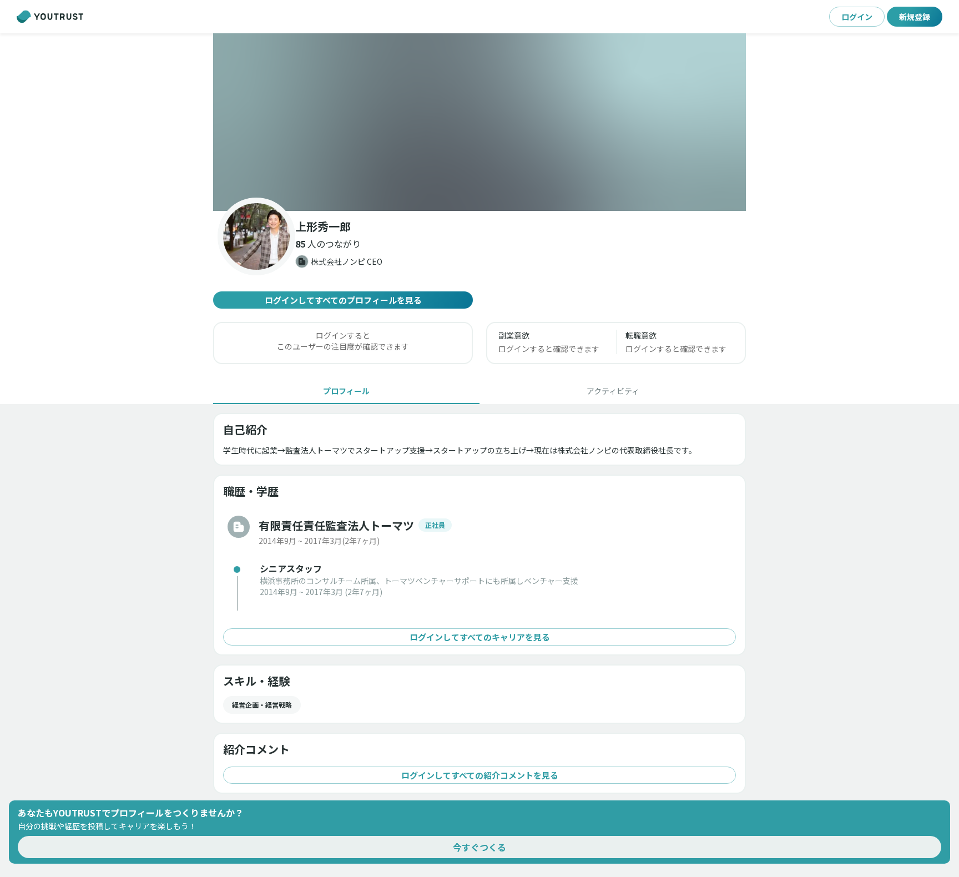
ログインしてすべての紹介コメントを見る (479, 775)
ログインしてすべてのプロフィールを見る (343, 300)
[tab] (346, 390)
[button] (479, 122)
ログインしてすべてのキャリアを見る (480, 637)
